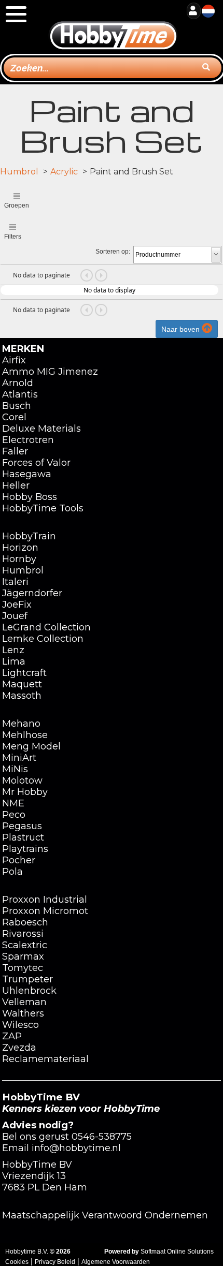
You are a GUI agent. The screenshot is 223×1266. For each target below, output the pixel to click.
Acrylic (64, 171)
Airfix (14, 360)
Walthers (23, 1013)
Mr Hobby (25, 792)
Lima (13, 661)
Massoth (21, 695)
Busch (16, 405)
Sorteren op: (112, 251)
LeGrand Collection (46, 627)
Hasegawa (26, 474)
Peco (13, 814)
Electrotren (28, 440)
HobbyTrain (29, 536)
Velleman (24, 1002)
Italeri (15, 581)
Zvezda (19, 1047)
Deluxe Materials (41, 428)
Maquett (22, 684)
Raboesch (25, 922)
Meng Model (31, 746)
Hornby (19, 559)
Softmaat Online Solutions (177, 1251)
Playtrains (25, 849)
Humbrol (19, 171)
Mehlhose (25, 735)
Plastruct (23, 837)
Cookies (17, 1261)
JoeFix (17, 604)
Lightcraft (24, 673)
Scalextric (24, 945)
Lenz (13, 650)
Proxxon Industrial (44, 899)
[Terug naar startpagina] (113, 26)
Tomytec (22, 968)
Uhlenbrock (29, 990)
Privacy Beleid (55, 1261)
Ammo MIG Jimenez (50, 371)
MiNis (15, 769)
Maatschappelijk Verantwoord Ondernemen (105, 1215)
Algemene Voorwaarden (115, 1261)
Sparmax (23, 956)
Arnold (17, 383)
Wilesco (20, 1025)
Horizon (20, 547)
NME (13, 803)
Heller (16, 485)
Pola (12, 871)
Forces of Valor (36, 462)
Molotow (22, 780)
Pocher (18, 860)
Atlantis (20, 394)
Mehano (21, 723)
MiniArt (19, 757)
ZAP (12, 1036)
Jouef (14, 616)
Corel (14, 417)
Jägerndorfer (32, 593)
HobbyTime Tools (42, 508)
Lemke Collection (42, 638)
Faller (15, 451)
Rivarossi (23, 933)
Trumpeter (27, 979)
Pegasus (22, 826)
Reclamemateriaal (45, 1059)
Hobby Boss (29, 497)
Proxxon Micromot (45, 911)
